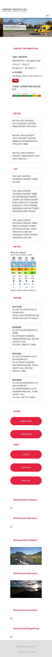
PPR (15, 81)
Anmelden (26, 421)
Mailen (26, 480)
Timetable (26, 434)
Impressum (22, 652)
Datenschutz (31, 652)
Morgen (26, 467)
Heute (26, 454)
